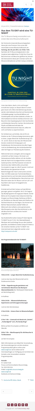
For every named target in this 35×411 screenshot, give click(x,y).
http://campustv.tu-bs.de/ (9, 231)
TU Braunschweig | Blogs (23, 408)
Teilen (32, 380)
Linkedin (12, 405)
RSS (26, 405)
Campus (26, 26)
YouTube (23, 405)
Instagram (8, 405)
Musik (19, 380)
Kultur (15, 380)
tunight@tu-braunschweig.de (14, 369)
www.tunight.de (6, 350)
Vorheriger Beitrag (6, 392)
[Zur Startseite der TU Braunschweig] (7, 4)
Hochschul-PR (8, 380)
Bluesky (19, 405)
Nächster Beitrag (31, 392)
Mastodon (15, 405)
